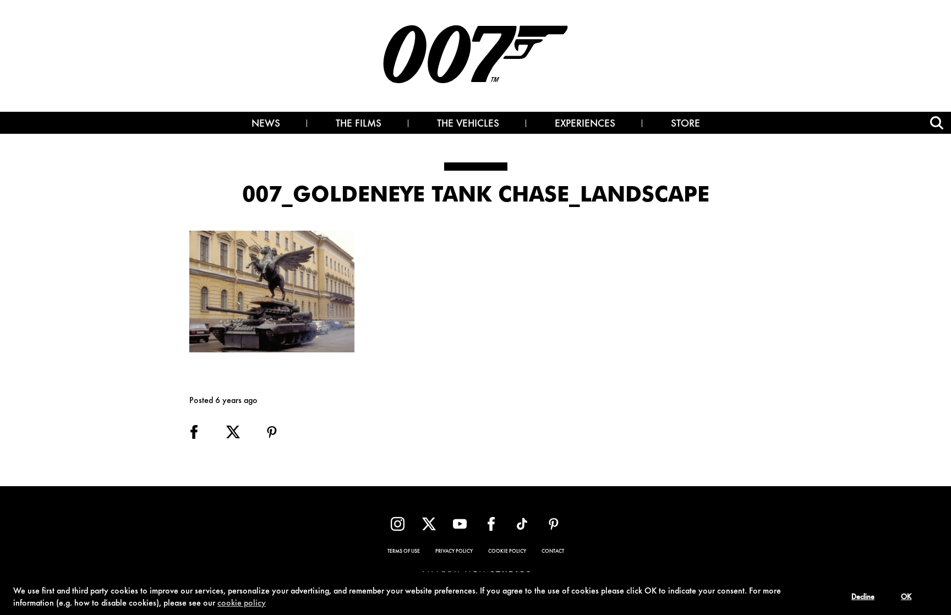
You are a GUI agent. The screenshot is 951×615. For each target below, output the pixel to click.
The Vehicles (468, 124)
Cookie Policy (507, 551)
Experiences (585, 124)
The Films (358, 124)
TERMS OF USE (403, 551)
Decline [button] (863, 597)
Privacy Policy (454, 551)
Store (685, 124)
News (266, 124)
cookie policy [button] (241, 603)
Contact (553, 551)
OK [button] (906, 597)
